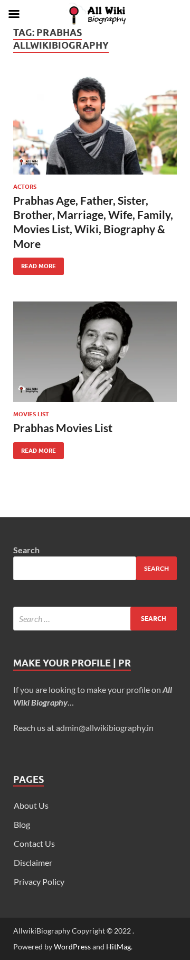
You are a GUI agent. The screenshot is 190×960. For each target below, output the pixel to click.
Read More (34, 264)
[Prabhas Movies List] (95, 352)
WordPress (72, 946)
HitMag (118, 946)
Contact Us (34, 843)
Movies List (31, 414)
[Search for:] (95, 618)
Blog (22, 824)
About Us (31, 805)
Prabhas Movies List (62, 427)
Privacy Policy (39, 881)
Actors (24, 186)
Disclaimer (33, 862)
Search (26, 550)
